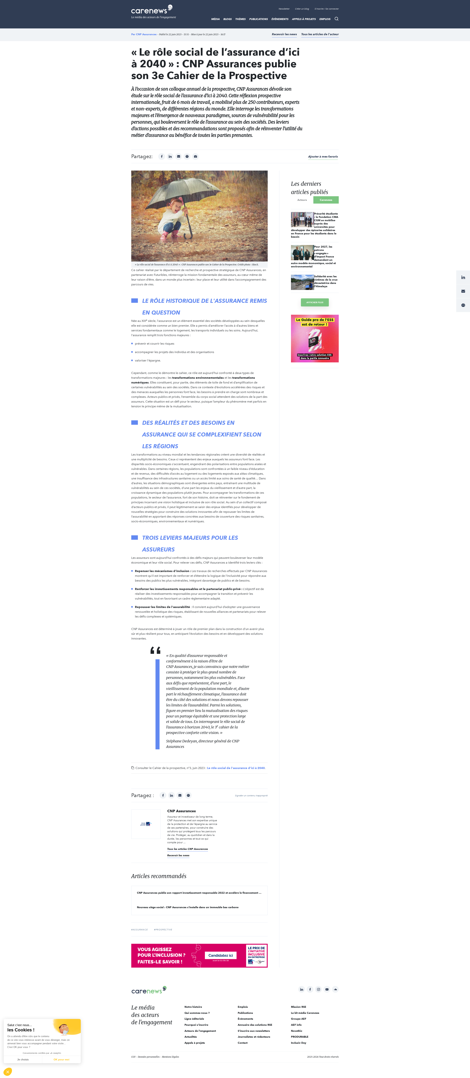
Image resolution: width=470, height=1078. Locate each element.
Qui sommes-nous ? (197, 1012)
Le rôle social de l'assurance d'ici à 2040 (236, 768)
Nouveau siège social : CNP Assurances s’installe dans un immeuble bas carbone (187, 907)
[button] (7, 1071)
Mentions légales (170, 1056)
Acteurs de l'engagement (200, 1030)
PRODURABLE (299, 1036)
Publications (258, 19)
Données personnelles (149, 1056)
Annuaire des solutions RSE (255, 1024)
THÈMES (240, 19)
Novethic (296, 1030)
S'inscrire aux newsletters (254, 1030)
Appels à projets (304, 19)
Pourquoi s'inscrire (196, 1024)
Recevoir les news (284, 34)
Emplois (324, 19)
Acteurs (302, 199)
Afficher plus (314, 302)
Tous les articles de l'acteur (320, 34)
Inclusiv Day (298, 1042)
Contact (242, 1042)
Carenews (326, 199)
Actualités (191, 1036)
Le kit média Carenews (305, 1012)
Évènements (280, 19)
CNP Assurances (146, 34)
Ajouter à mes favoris (323, 156)
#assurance (139, 929)
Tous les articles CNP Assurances (187, 848)
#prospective (163, 929)
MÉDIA (215, 19)
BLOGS (227, 19)
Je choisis (23, 1059)
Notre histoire (193, 1006)
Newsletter (284, 9)
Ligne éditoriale (194, 1018)
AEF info (296, 1024)
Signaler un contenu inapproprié (251, 795)
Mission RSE (298, 1006)
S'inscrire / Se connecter (327, 9)
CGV (133, 1056)
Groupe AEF (298, 1018)
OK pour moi (61, 1059)
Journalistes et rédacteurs (254, 1036)
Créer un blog (302, 9)
